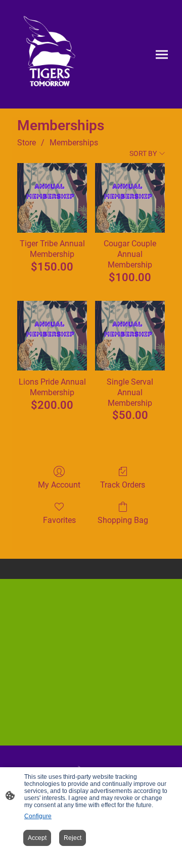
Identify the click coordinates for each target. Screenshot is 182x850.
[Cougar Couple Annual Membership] (130, 198)
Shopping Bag (123, 520)
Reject (72, 837)
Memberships (74, 142)
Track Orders (122, 485)
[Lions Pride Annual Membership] (52, 335)
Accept (37, 837)
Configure (38, 816)
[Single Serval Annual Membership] (130, 335)
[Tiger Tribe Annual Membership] (52, 198)
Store (26, 142)
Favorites (59, 520)
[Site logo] (49, 54)
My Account (59, 485)
